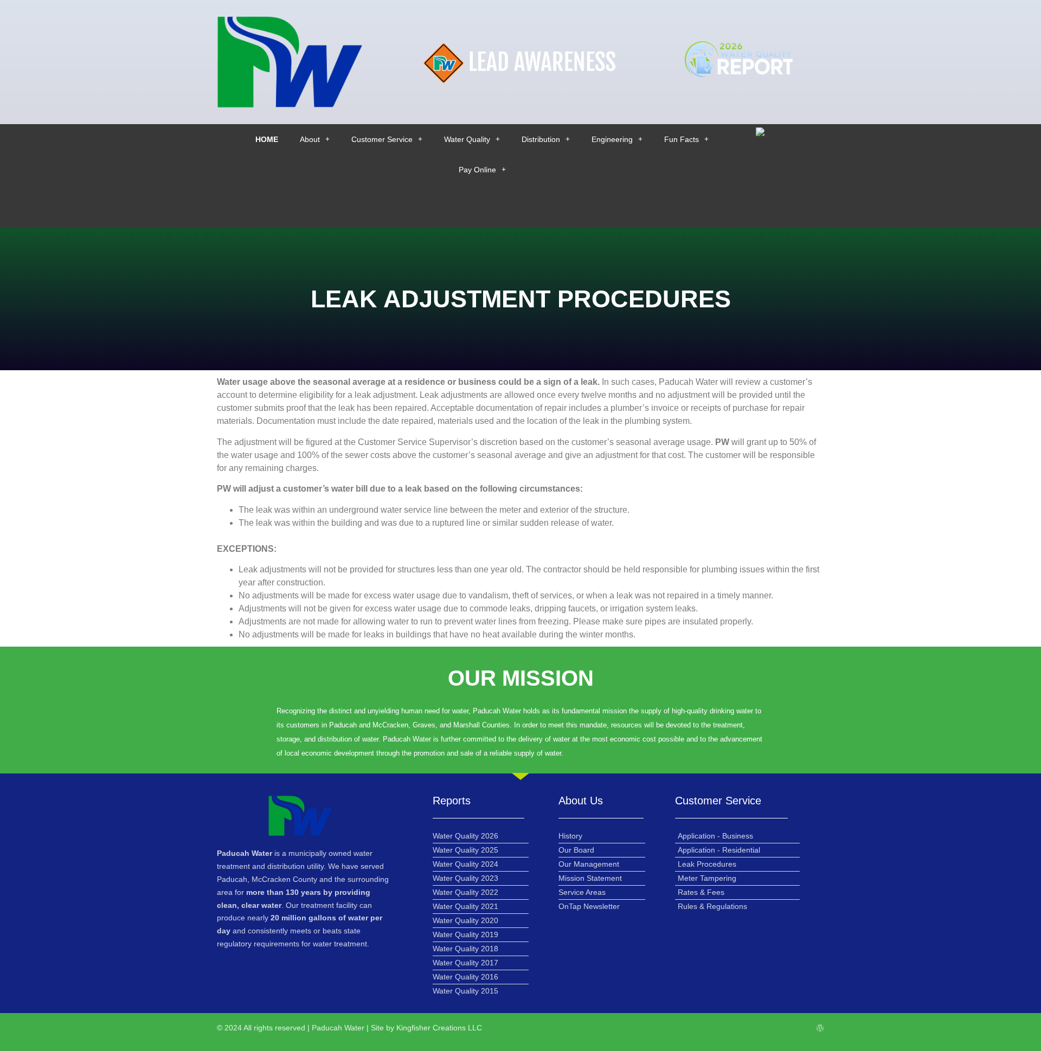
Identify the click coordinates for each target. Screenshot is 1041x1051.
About (310, 139)
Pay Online (477, 169)
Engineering (612, 139)
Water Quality (467, 139)
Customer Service (382, 139)
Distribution (541, 139)
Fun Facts (681, 139)
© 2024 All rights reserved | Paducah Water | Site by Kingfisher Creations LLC (349, 1027)
